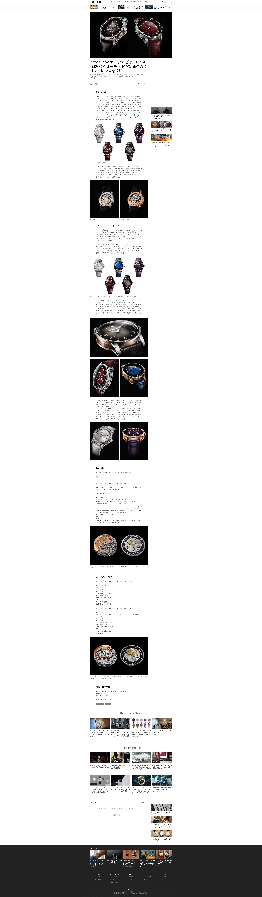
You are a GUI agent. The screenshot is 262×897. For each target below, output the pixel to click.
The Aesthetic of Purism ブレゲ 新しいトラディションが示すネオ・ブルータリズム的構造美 (120, 789)
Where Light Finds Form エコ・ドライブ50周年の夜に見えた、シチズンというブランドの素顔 (141, 767)
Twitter (163, 878)
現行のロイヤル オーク (122, 170)
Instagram (163, 881)
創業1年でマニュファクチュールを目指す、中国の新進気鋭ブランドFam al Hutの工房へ (147, 863)
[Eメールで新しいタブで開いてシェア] (168, 2)
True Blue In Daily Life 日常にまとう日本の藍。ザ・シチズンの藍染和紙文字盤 (120, 767)
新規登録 (113, 809)
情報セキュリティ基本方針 (115, 881)
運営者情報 (131, 876)
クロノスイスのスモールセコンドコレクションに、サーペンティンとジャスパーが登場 (161, 826)
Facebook (164, 876)
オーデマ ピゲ (104, 700)
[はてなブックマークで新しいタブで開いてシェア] (165, 2)
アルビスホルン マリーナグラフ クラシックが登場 (164, 862)
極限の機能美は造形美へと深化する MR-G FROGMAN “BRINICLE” (162, 789)
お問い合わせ (131, 878)
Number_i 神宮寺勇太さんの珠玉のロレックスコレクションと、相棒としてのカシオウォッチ (161, 117)
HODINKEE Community (147, 881)
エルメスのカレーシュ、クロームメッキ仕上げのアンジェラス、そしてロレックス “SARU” (130, 863)
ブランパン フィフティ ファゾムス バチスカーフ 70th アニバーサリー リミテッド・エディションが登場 (97, 863)
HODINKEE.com (147, 876)
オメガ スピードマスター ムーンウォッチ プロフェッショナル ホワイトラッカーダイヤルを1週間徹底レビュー (161, 144)
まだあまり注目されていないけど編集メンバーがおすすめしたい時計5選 (161, 130)
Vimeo (163, 879)
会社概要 (98, 876)
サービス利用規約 (98, 879)
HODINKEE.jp (147, 878)
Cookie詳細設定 (114, 882)
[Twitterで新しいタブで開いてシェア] (162, 2)
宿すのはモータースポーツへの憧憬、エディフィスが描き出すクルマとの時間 (162, 767)
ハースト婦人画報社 (114, 876)
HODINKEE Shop (147, 879)
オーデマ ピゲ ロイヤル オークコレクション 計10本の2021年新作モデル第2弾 (141, 732)
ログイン (102, 809)
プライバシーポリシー (98, 878)
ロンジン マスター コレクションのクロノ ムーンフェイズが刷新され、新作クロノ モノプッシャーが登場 (161, 839)
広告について (131, 879)
